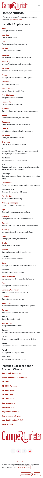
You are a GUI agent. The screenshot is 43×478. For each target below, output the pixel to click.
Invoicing (5, 35)
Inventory (5, 55)
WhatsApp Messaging (10, 203)
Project (4, 75)
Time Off (5, 129)
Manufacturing (7, 88)
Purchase (5, 68)
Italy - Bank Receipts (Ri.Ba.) (12, 420)
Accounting (6, 62)
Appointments (7, 303)
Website (5, 48)
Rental (4, 263)
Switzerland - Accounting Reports (14, 377)
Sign (3, 209)
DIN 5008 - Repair (8, 390)
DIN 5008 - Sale (7, 394)
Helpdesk (5, 216)
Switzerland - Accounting (11, 373)
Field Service (7, 196)
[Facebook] (13, 451)
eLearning (5, 230)
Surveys (5, 310)
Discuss (5, 250)
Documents (6, 122)
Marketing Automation (10, 290)
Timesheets (6, 102)
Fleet (4, 283)
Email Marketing (8, 95)
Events (4, 243)
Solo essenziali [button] (26, 474)
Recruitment (6, 135)
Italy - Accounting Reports (11, 416)
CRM (3, 42)
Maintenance (7, 183)
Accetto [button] (36, 474)
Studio (4, 115)
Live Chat (5, 297)
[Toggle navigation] (39, 5)
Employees (6, 142)
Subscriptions (7, 223)
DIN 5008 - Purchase (9, 386)
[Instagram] (18, 451)
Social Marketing (8, 276)
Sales (4, 28)
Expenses (5, 109)
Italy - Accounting (8, 403)
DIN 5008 (5, 382)
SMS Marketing (8, 323)
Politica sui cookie (24, 467)
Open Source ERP (15, 20)
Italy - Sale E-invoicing (10, 412)
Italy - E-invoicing (8, 407)
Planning (5, 236)
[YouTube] (30, 451)
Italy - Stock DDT (8, 424)
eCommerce (6, 82)
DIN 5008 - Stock (8, 399)
